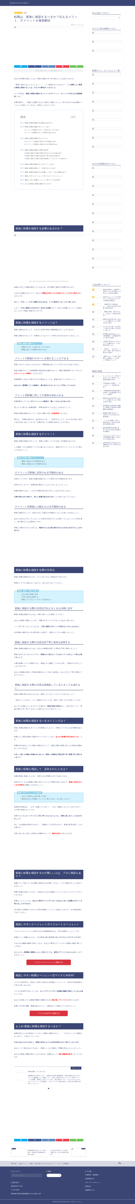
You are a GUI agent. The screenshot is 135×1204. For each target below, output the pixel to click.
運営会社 (88, 1186)
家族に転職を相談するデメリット (36, 138)
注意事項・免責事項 (92, 1175)
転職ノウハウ (18, 12)
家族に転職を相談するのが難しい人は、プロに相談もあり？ (46, 172)
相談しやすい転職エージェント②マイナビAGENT (42, 180)
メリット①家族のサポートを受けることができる (42, 130)
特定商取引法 (89, 1178)
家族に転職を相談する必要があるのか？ (39, 123)
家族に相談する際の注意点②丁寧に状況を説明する (43, 156)
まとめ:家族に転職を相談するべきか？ (38, 184)
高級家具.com (90, 1190)
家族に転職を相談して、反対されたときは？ (40, 168)
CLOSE (73, 116)
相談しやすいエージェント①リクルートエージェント (44, 176)
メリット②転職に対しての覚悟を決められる (41, 132)
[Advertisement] (48, 207)
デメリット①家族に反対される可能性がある (41, 141)
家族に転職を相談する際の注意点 (36, 150)
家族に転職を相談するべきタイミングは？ (40, 164)
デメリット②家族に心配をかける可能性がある (41, 144)
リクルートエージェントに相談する (48, 962)
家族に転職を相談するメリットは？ (37, 127)
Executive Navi (19, 2)
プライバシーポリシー (92, 1182)
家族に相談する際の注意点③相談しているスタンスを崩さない (47, 158)
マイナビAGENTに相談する (49, 1013)
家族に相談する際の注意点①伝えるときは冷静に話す (44, 153)
